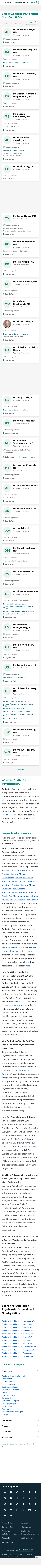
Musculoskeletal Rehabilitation (16, 892)
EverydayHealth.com (16, 947)
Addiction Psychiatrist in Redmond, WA (18, 1330)
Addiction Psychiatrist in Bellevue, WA (17, 1334)
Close (36, 1557)
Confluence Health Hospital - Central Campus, (19, 608)
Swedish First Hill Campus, (14, 151)
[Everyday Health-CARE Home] (20, 2)
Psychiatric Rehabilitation (21, 870)
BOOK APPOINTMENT (28, 457)
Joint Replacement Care (13, 899)
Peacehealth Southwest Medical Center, (20, 611)
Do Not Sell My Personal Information (30, 1532)
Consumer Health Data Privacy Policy (10, 1532)
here (28, 965)
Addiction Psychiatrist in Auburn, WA (17, 1343)
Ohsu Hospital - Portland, (14, 709)
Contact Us (26, 1527)
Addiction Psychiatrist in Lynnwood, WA (18, 1321)
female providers (30, 1146)
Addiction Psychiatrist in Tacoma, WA (17, 1353)
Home (4, 1444)
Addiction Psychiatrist (18, 1444)
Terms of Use (7, 1527)
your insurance (19, 1005)
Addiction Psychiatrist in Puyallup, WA (17, 1356)
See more (20, 769)
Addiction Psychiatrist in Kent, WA (16, 1340)
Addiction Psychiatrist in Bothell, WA (17, 1324)
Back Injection (18, 888)
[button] (37, 2)
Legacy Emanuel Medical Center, (17, 701)
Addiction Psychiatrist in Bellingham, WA (18, 1350)
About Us (25, 1523)
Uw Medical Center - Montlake (16, 63)
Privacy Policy (7, 1523)
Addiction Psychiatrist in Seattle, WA (17, 1327)
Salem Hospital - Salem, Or (15, 677)
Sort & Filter (30, 23)
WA (30, 1444)
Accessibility (7, 1538)
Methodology (7, 1542)
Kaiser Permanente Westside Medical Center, (19, 715)
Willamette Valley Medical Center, (17, 711)
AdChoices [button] (26, 1538)
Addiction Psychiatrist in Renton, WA (17, 1337)
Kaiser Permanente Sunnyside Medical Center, (19, 705)
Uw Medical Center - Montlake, (16, 334)
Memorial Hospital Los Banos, (16, 604)
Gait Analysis (32, 899)
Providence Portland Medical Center (18, 719)
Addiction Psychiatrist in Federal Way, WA (19, 1346)
